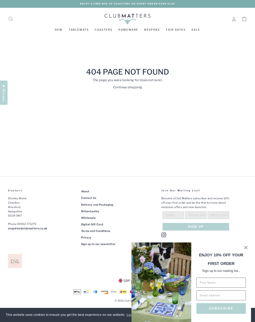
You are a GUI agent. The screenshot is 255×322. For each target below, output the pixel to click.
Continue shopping (127, 87)
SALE (195, 29)
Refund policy (90, 211)
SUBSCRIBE (221, 308)
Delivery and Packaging (97, 204)
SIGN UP (196, 226)
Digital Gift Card (92, 224)
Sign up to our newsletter (98, 244)
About (85, 191)
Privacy (86, 237)
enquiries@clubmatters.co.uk (27, 228)
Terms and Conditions (95, 231)
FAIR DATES (175, 29)
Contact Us (88, 197)
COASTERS (103, 29)
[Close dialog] (245, 247)
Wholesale (88, 217)
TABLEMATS (79, 29)
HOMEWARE (128, 29)
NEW (59, 29)
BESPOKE (152, 29)
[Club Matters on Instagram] (163, 235)
